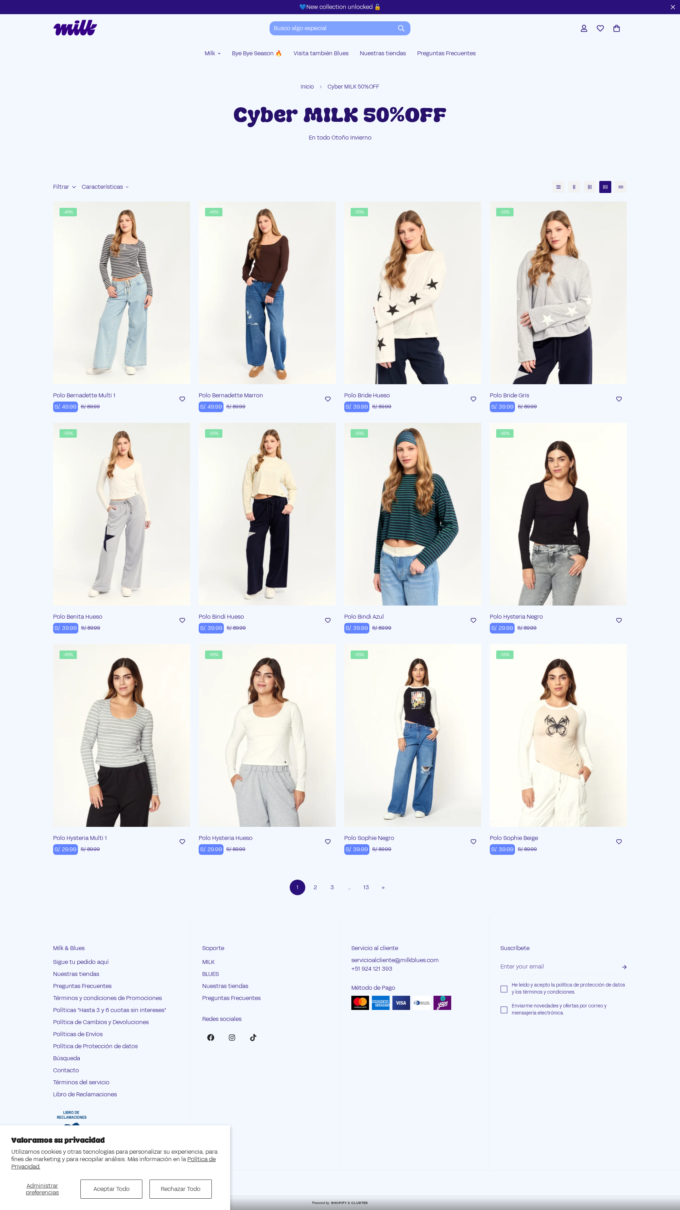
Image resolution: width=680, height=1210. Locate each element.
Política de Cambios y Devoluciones (101, 1022)
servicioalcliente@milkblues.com (395, 960)
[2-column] (574, 187)
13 (366, 887)
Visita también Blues (321, 53)
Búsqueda (66, 1058)
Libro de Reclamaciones (85, 1094)
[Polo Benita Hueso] (121, 514)
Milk (210, 53)
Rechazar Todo (180, 1189)
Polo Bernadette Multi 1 (84, 395)
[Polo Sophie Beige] (558, 735)
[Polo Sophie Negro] (412, 735)
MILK (208, 962)
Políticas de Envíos (78, 1034)
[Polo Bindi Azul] (412, 514)
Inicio (307, 86)
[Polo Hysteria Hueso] (267, 735)
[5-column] (621, 187)
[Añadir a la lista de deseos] (182, 399)
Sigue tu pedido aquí (81, 962)
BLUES (210, 974)
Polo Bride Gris (509, 395)
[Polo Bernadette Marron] (267, 292)
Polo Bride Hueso (367, 395)
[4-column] (605, 187)
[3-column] (590, 187)
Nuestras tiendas (383, 53)
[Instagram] (231, 1037)
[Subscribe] (619, 967)
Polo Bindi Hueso (221, 617)
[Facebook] (210, 1037)
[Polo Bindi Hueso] (267, 514)
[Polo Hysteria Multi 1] (121, 735)
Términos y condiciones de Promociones (107, 998)
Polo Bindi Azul (364, 617)
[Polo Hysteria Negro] (558, 514)
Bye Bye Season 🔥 (257, 53)
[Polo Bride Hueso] (412, 292)
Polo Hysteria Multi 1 (80, 838)
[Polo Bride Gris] (558, 292)
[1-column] (558, 187)
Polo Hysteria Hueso (226, 838)
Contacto (66, 1070)
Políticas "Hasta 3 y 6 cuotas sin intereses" (109, 1010)
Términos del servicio (81, 1082)
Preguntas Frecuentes (446, 53)
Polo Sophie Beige (514, 838)
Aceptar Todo (112, 1189)
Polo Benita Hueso (77, 617)
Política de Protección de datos (95, 1046)
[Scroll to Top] (666, 1171)
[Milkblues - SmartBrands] (75, 28)
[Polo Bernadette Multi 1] (121, 292)
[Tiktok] (253, 1037)
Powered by (340, 1203)
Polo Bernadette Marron (231, 395)
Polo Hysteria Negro (516, 617)
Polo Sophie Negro (369, 838)
